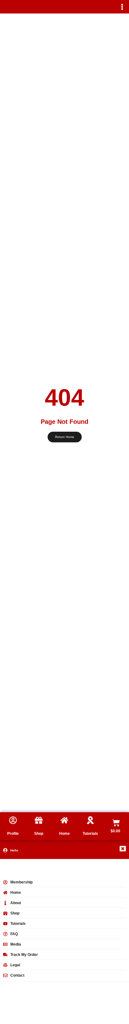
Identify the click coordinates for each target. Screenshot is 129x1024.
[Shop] (39, 820)
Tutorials (90, 833)
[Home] (64, 820)
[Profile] (13, 820)
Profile (13, 833)
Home (64, 833)
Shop (38, 833)
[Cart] (116, 823)
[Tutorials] (90, 820)
